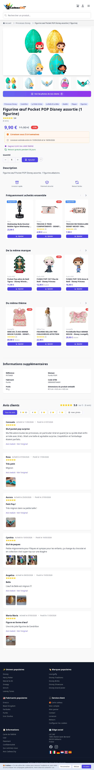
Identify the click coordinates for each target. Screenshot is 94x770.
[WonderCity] (58, 752)
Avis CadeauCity (9, 751)
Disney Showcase (56, 684)
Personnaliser (65, 766)
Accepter (86, 766)
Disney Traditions (56, 677)
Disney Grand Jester (57, 688)
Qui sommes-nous (10, 748)
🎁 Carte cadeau (55, 702)
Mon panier (54, 709)
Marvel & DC (8, 681)
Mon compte (54, 706)
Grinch (5, 688)
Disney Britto (54, 681)
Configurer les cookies (58, 723)
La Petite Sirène (37, 104)
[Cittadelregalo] (54, 752)
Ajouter (21, 236)
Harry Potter (8, 677)
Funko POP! (52, 375)
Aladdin (65, 104)
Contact (52, 713)
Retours (52, 719)
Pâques (74, 104)
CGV (4, 738)
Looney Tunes (8, 691)
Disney (5, 674)
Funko (8, 382)
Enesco (6, 702)
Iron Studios (8, 716)
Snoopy (6, 684)
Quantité (6, 155)
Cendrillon (24, 104)
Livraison (52, 716)
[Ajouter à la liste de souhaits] (41, 159)
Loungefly (53, 674)
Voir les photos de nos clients (48, 94)
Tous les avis (10, 412)
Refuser (76, 766)
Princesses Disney (10, 104)
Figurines (84, 104)
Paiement (7, 741)
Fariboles (6, 709)
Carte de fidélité (9, 734)
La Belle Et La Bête (52, 104)
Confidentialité (9, 744)
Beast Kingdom (9, 706)
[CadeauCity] (50, 752)
